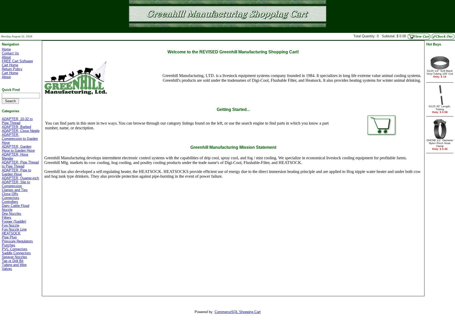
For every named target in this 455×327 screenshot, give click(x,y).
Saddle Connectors (16, 253)
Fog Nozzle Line (14, 229)
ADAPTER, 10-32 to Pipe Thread (17, 121)
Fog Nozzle (10, 225)
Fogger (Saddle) (14, 221)
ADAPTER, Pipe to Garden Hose (16, 172)
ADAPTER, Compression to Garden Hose (20, 139)
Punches (8, 245)
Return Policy (12, 69)
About (6, 57)
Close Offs (10, 194)
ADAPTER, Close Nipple (20, 131)
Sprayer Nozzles (14, 257)
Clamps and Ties (15, 190)
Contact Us (10, 53)
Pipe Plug (9, 237)
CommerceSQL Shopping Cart (238, 312)
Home (6, 49)
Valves (7, 269)
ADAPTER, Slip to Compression (16, 184)
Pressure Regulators (17, 241)
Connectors (10, 198)
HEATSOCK (11, 233)
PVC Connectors (14, 249)
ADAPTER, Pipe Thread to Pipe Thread (20, 164)
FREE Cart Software (17, 61)
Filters (6, 217)
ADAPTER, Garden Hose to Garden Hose (18, 148)
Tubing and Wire (14, 265)
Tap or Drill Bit (12, 261)
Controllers (10, 202)
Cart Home (10, 65)
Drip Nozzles (11, 214)
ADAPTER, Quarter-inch (20, 178)
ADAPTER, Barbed (16, 127)
